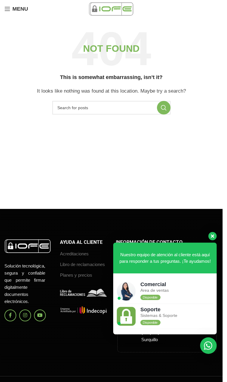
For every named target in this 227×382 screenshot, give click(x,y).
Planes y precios (76, 275)
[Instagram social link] (25, 315)
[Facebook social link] (10, 315)
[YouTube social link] (40, 315)
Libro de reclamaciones (82, 264)
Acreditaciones (74, 253)
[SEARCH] (164, 108)
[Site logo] (111, 8)
